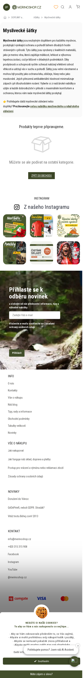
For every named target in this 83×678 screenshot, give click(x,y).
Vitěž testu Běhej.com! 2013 (23, 516)
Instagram (13, 562)
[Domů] (6, 15)
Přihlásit (16, 352)
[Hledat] (62, 7)
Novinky (12, 432)
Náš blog (12, 404)
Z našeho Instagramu (46, 207)
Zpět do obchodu (41, 175)
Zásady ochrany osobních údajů (25, 476)
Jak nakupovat (16, 450)
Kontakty (12, 390)
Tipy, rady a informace (20, 411)
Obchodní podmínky (19, 418)
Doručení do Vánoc (18, 498)
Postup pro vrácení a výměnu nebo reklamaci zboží (36, 467)
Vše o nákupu (15, 397)
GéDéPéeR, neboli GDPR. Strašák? (26, 507)
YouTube (12, 569)
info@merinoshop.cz (19, 539)
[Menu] (7, 7)
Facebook (13, 554)
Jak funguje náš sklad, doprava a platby (29, 459)
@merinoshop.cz (17, 577)
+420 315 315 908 (17, 546)
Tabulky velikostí (17, 425)
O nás (11, 383)
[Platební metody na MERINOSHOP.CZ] (18, 598)
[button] (74, 661)
